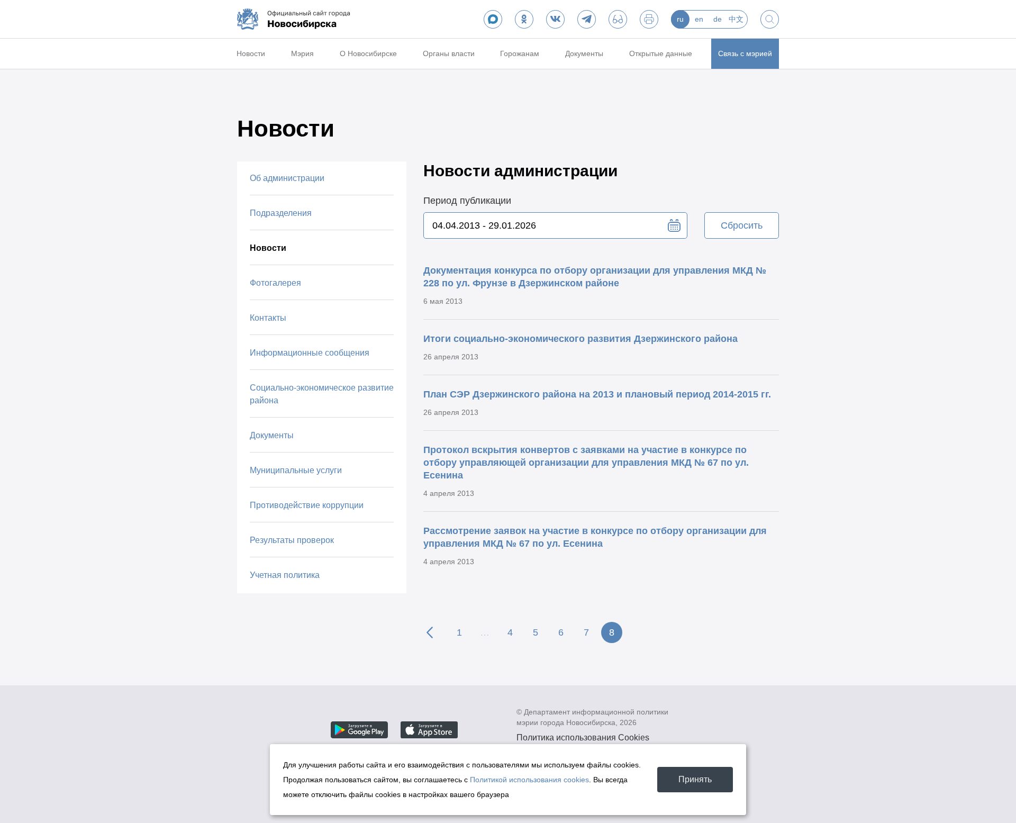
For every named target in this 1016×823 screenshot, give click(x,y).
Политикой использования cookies (529, 779)
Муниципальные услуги (296, 470)
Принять (695, 779)
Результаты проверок (292, 540)
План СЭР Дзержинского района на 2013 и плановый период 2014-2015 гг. (597, 394)
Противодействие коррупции (307, 505)
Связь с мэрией (745, 53)
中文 (736, 19)
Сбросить (742, 225)
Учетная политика (285, 575)
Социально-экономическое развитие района (322, 394)
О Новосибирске (368, 53)
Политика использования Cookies (582, 737)
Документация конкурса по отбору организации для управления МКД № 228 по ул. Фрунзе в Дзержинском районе (594, 276)
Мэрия (302, 53)
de (717, 19)
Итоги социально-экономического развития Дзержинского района (580, 338)
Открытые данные (660, 53)
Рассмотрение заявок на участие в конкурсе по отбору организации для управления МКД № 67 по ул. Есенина (595, 537)
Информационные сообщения (309, 352)
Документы (584, 53)
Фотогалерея (275, 282)
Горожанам (519, 53)
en (699, 19)
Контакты (268, 317)
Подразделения (281, 213)
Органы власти (449, 53)
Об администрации (287, 178)
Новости (251, 53)
